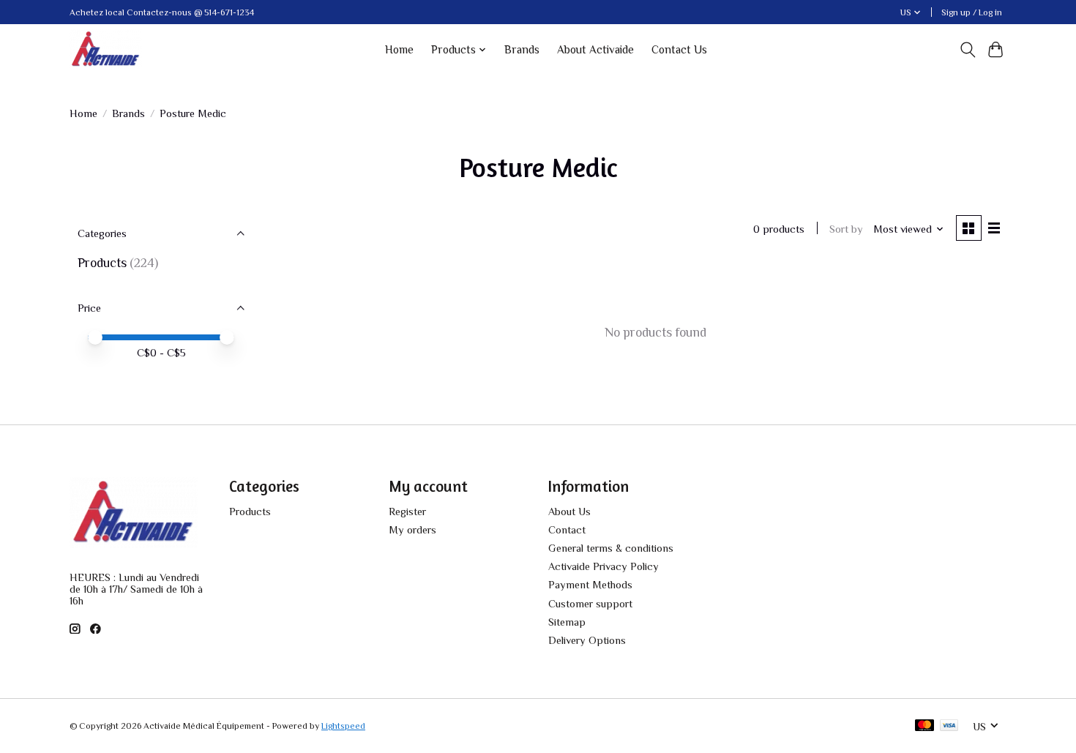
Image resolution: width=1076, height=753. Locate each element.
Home (399, 49)
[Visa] (949, 726)
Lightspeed (343, 726)
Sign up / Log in (971, 12)
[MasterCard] (924, 726)
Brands (521, 49)
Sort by (846, 229)
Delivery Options (587, 640)
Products (102, 262)
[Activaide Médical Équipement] (106, 49)
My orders (412, 530)
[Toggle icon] (967, 50)
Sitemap (567, 622)
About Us (569, 511)
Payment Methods (590, 585)
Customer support (590, 604)
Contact (567, 530)
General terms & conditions (610, 548)
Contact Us (679, 49)
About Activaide (595, 49)
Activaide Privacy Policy (603, 566)
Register (407, 511)
